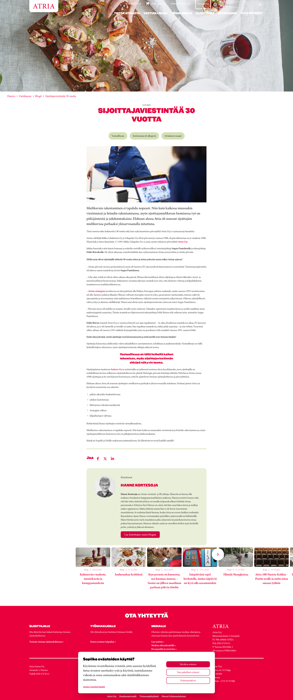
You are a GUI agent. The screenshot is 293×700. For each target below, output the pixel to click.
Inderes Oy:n (117, 369)
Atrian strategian (96, 291)
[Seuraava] (218, 554)
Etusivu (11, 96)
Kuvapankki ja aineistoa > (164, 649)
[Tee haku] (260, 5)
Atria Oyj (182, 241)
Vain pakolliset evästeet (188, 672)
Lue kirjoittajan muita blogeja (140, 535)
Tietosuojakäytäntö (149, 696)
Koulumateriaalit (127, 696)
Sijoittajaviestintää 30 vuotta (60, 96)
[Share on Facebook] (98, 458)
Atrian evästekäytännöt (94, 686)
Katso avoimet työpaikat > (103, 641)
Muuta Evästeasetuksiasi (174, 696)
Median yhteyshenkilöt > (163, 645)
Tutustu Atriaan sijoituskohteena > (46, 641)
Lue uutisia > (158, 641)
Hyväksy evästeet (188, 664)
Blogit (38, 96)
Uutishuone (25, 96)
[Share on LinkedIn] (112, 458)
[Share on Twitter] (105, 458)
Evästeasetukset (188, 680)
